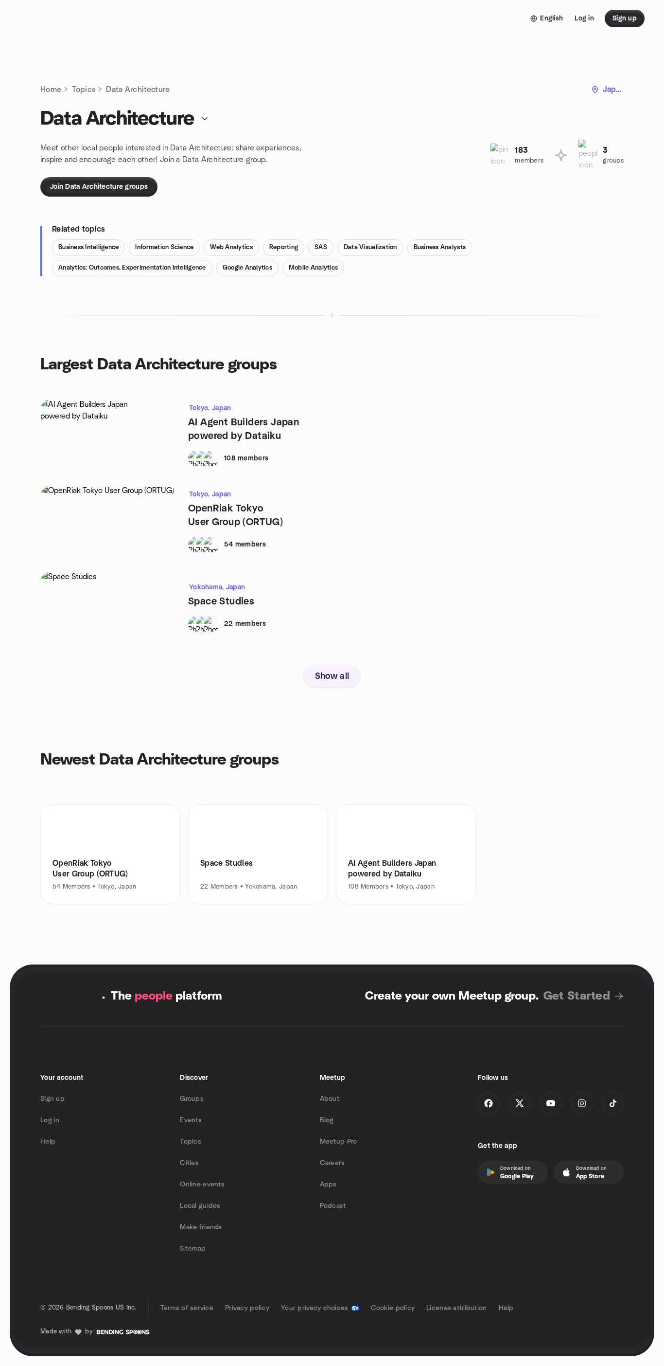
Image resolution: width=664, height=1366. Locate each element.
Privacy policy (247, 1308)
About (329, 1098)
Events (191, 1120)
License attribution (456, 1308)
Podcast (333, 1205)
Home (50, 89)
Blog (327, 1120)
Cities (189, 1163)
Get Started (576, 996)
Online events (202, 1184)
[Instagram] (582, 1103)
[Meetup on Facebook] (488, 1103)
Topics (83, 89)
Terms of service (186, 1308)
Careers (332, 1163)
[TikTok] (613, 1103)
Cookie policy (393, 1308)
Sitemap (193, 1248)
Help (47, 1141)
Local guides (200, 1205)
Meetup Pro (338, 1141)
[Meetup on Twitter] (519, 1103)
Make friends (201, 1227)
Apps (328, 1184)
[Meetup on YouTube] (550, 1103)
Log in (50, 1120)
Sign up (52, 1098)
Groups (192, 1098)
